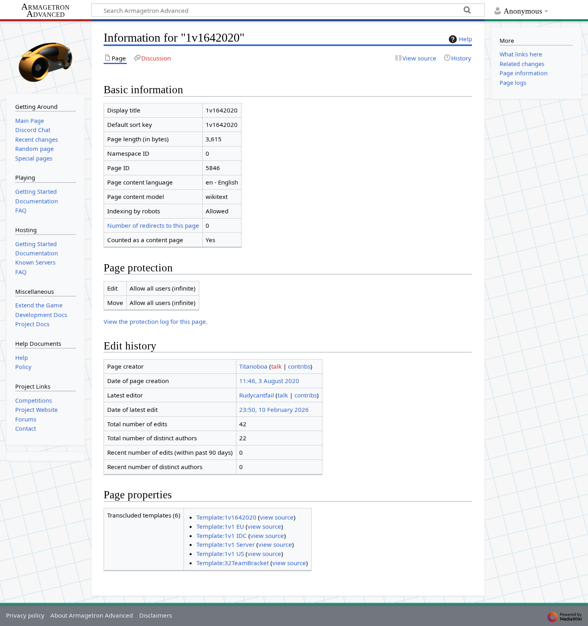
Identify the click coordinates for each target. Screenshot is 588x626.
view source (277, 517)
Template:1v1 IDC (221, 536)
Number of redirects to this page (153, 225)
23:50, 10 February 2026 (274, 409)
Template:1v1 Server (225, 544)
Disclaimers (155, 615)
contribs (299, 366)
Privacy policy (25, 615)
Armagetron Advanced (45, 10)
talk (276, 366)
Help (465, 39)
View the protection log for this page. (156, 321)
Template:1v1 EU (220, 526)
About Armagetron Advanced (91, 615)
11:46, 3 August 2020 (269, 381)
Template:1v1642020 (226, 517)
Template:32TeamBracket (232, 563)
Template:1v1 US (220, 554)
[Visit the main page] (45, 56)
